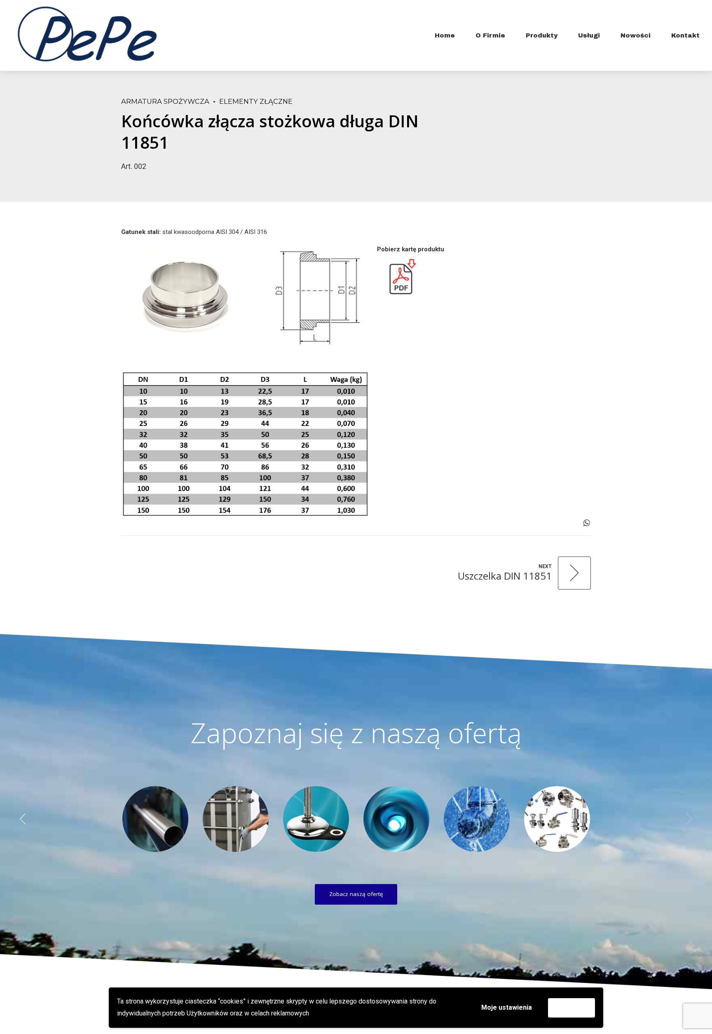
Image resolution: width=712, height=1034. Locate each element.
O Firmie (490, 35)
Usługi (589, 35)
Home (445, 35)
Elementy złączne (256, 101)
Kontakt (685, 35)
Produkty (541, 35)
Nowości (636, 35)
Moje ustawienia (506, 1007)
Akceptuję (571, 1007)
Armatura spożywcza (165, 101)
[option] (155, 819)
